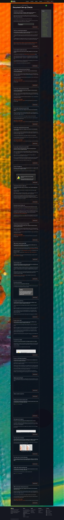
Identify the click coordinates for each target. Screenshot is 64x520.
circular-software (48, 512)
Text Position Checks (44, 31)
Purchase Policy (32, 511)
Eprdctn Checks (44, 18)
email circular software (49, 513)
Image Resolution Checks (45, 22)
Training (39, 511)
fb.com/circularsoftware (49, 511)
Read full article (35, 46)
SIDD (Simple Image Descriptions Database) (26, 513)
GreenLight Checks (44, 34)
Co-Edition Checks (44, 15)
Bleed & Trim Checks (44, 14)
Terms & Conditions (33, 512)
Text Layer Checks (44, 30)
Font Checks (43, 19)
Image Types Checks (44, 23)
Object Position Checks (45, 27)
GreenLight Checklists (45, 35)
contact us (17, 404)
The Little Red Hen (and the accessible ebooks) (26, 512)
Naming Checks (44, 26)
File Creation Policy (16, 216)
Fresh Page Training (40, 512)
